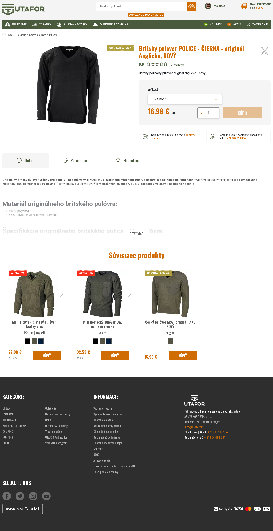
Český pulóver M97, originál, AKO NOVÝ (170, 324)
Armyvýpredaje (101, 460)
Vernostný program (56, 443)
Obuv (48, 420)
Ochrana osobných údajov (107, 443)
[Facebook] (6, 496)
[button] (185, 99)
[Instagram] (46, 496)
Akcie (237, 24)
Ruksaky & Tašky (75, 24)
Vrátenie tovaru (102, 408)
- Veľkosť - (160, 99)
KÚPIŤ (242, 113)
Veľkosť (153, 89)
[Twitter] (20, 496)
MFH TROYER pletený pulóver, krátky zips (34, 324)
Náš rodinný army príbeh (107, 425)
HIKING (6, 443)
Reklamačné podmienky (106, 437)
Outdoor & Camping (114, 24)
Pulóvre (53, 35)
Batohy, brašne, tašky (57, 414)
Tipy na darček (53, 431)
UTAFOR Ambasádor (56, 437)
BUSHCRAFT (9, 420)
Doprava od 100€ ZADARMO (146, 14)
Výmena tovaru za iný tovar (109, 414)
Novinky (216, 24)
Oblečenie (19, 24)
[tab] (25, 160)
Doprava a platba (103, 420)
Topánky (45, 24)
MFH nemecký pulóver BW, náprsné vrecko (102, 324)
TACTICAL (7, 414)
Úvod (10, 35)
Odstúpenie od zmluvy (105, 472)
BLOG (96, 454)
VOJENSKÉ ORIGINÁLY (14, 425)
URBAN (6, 408)
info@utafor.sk (193, 427)
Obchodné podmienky (105, 431)
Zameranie (260, 24)
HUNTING (7, 437)
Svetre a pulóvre (37, 35)
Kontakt (98, 448)
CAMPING (7, 431)
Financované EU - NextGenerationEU (114, 466)
